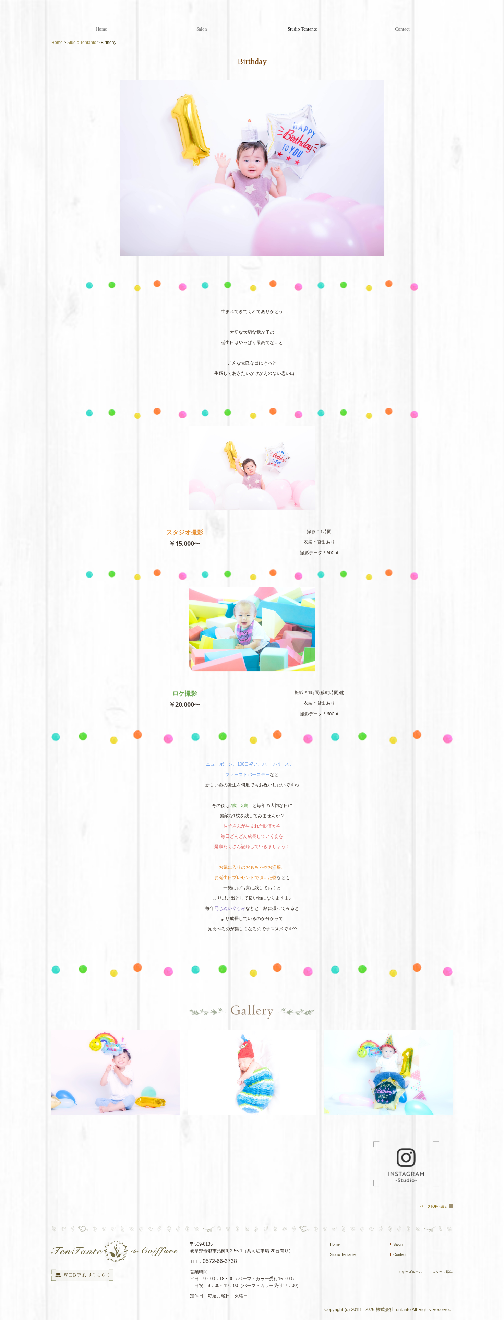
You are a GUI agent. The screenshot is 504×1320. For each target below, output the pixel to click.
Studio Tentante (302, 29)
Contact (402, 29)
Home (101, 29)
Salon (201, 29)
